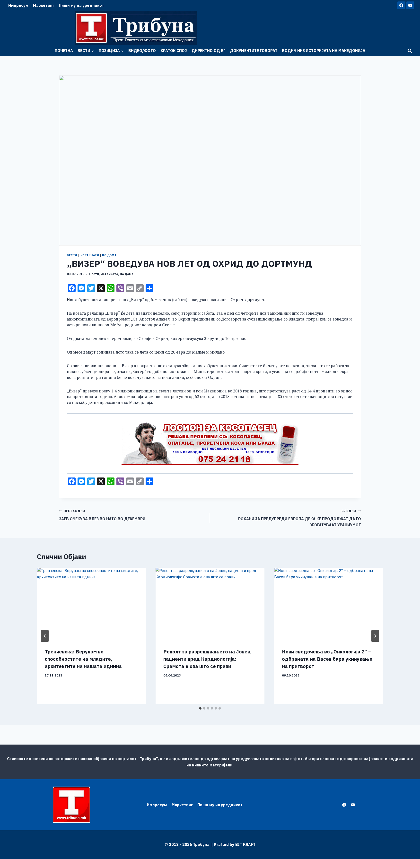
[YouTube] (410, 5)
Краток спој (174, 50)
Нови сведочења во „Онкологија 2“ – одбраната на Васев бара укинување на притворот (327, 658)
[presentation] (91, 604)
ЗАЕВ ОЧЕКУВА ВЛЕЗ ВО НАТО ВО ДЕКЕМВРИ (102, 515)
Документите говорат (253, 50)
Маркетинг (43, 5)
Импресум (18, 5)
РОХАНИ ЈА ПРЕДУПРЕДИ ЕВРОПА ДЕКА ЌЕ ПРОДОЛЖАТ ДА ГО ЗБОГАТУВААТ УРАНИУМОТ (299, 518)
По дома (109, 255)
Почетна (64, 50)
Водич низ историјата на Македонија (323, 50)
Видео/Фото (142, 50)
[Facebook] (401, 5)
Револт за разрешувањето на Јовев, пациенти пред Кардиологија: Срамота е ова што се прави (207, 658)
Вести (72, 255)
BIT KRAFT (245, 844)
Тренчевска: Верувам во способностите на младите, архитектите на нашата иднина (83, 658)
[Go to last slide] (45, 636)
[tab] (200, 708)
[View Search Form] (409, 50)
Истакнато (89, 255)
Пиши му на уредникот (81, 5)
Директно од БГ (208, 50)
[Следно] (375, 636)
